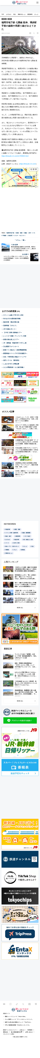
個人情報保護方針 (16, 1032)
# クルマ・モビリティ (19, 235)
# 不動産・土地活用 (7, 235)
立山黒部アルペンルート (11, 346)
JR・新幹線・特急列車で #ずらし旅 (14, 343)
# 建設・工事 (27, 233)
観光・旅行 (8, 536)
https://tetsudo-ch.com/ (28, 164)
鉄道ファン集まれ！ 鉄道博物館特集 (15, 350)
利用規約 (29, 1030)
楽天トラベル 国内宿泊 (11, 360)
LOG (10, 19)
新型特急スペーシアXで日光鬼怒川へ (15, 353)
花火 (14, 14)
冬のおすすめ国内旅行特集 (12, 318)
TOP (2, 14)
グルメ (15, 549)
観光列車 (17, 539)
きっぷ (36, 14)
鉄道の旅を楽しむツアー (11, 339)
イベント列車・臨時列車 (12, 532)
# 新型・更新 (18, 233)
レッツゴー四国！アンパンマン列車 (14, 336)
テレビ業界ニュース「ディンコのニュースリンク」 (19, 1019)
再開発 (7, 549)
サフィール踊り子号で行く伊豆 (13, 315)
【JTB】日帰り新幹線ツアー (12, 332)
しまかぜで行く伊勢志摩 (11, 364)
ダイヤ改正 (27, 536)
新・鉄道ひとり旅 (28, 539)
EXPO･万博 (16, 542)
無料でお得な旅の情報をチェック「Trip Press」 (18, 1022)
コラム (4, 19)
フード (7, 542)
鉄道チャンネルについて (10, 1030)
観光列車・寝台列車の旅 (11, 322)
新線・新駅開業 (26, 532)
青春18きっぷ (21, 14)
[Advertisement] (20, 209)
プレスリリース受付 (8, 1034)
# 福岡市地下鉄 (10, 233)
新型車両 (29, 14)
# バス (33, 233)
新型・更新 (17, 529)
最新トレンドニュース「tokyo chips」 (15, 1016)
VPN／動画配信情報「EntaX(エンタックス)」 (17, 1025)
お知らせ (22, 1030)
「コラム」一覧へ (20, 240)
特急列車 (8, 529)
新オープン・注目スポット (12, 546)
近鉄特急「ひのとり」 (10, 325)
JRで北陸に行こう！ (10, 329)
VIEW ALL (20, 607)
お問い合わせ (29, 1032)
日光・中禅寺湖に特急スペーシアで (14, 357)
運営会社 (5, 1032)
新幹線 (23, 549)
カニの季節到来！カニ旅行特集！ (14, 367)
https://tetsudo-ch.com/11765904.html (15, 156)
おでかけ (8, 14)
